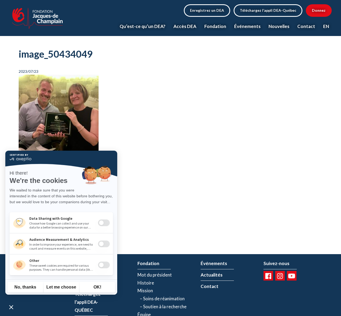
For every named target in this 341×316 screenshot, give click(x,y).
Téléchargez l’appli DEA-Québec (268, 10)
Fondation (215, 26)
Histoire (145, 283)
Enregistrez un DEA (207, 10)
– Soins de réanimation (161, 298)
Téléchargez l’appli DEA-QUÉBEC (88, 302)
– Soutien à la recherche (161, 306)
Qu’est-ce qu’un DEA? (142, 26)
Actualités (211, 275)
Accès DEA (184, 26)
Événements (247, 26)
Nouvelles (279, 26)
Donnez (319, 10)
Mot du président (154, 275)
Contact (306, 26)
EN (326, 26)
